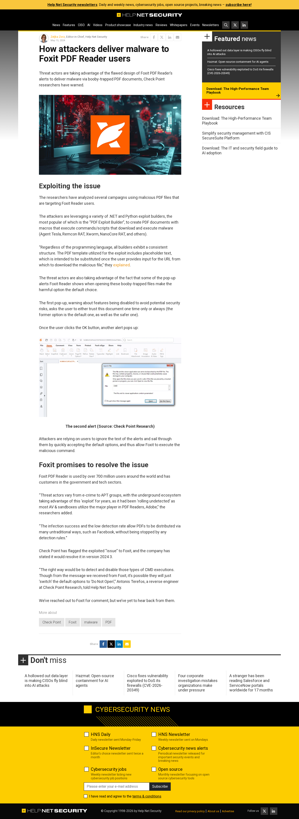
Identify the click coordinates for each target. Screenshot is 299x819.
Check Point (51, 622)
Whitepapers (178, 25)
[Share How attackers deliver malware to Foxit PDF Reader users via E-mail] (177, 37)
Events (195, 25)
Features (69, 25)
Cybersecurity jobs (109, 769)
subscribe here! (238, 5)
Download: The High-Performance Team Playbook (237, 91)
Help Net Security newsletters (72, 5)
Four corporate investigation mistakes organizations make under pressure (198, 682)
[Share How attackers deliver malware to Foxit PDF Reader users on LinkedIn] (169, 37)
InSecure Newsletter (111, 748)
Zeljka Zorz (58, 36)
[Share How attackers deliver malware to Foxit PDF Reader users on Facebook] (154, 37)
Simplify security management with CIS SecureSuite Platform (236, 135)
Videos (97, 25)
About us (213, 811)
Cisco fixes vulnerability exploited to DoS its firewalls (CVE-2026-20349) (147, 682)
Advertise (228, 811)
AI (88, 25)
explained (121, 265)
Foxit (72, 622)
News (56, 25)
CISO (81, 25)
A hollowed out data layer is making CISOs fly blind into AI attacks (46, 680)
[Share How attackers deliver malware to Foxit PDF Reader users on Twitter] (161, 37)
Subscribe (160, 786)
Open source (170, 769)
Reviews (161, 25)
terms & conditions (146, 796)
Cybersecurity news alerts (183, 748)
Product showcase (118, 25)
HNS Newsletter (174, 734)
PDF (109, 622)
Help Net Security (150, 811)
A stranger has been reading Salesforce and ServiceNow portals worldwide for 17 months (251, 682)
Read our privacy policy (190, 811)
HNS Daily (100, 734)
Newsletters (210, 25)
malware (91, 622)
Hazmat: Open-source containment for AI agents (237, 61)
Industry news (143, 25)
